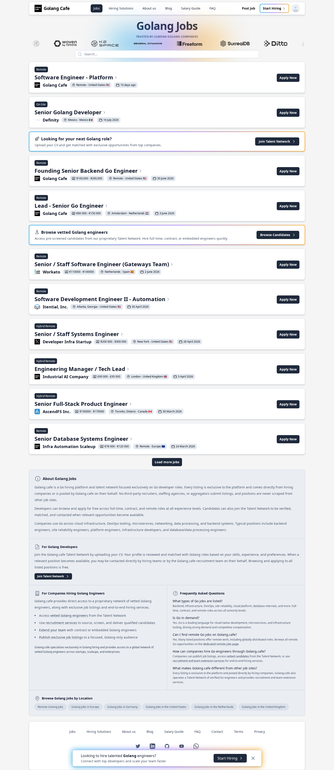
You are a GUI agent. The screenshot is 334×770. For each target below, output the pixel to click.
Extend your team (52, 630)
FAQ (212, 8)
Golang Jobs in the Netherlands (214, 707)
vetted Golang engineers (69, 615)
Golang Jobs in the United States (166, 707)
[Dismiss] (253, 758)
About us (149, 8)
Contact (217, 731)
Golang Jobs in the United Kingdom (263, 707)
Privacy (259, 731)
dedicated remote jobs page (221, 644)
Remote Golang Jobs (50, 707)
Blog (168, 8)
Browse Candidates (275, 235)
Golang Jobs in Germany (122, 707)
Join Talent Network (274, 141)
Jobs (96, 8)
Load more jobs (167, 462)
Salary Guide (190, 8)
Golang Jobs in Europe (85, 707)
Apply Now (288, 78)
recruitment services (61, 623)
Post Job (248, 8)
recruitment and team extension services (198, 661)
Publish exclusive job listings (61, 637)
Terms (238, 731)
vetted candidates (238, 656)
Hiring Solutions (121, 8)
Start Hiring (272, 8)
